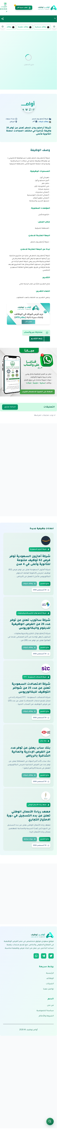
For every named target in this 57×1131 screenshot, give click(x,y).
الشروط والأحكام (46, 1016)
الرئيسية (50, 973)
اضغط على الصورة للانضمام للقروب (37, 391)
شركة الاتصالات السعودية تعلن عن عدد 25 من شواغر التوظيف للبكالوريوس (31, 688)
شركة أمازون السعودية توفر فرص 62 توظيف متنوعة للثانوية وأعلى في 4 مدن (30, 560)
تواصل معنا (48, 989)
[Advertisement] (28, 60)
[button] (2, 19)
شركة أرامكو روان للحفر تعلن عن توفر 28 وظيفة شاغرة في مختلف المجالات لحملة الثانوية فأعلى (28, 131)
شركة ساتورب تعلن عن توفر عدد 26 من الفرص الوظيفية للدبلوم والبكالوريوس (30, 624)
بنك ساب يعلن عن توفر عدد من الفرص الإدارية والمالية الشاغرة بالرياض (30, 752)
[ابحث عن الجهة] (50, 1121)
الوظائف (50, 979)
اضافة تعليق (10, 407)
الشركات (50, 984)
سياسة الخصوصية (45, 1011)
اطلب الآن (28, 322)
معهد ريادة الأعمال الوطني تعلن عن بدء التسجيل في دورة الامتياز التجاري (28, 816)
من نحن (50, 1005)
